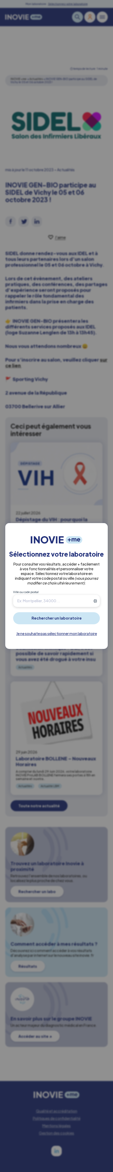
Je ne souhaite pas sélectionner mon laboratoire (56, 633)
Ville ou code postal (26, 592)
